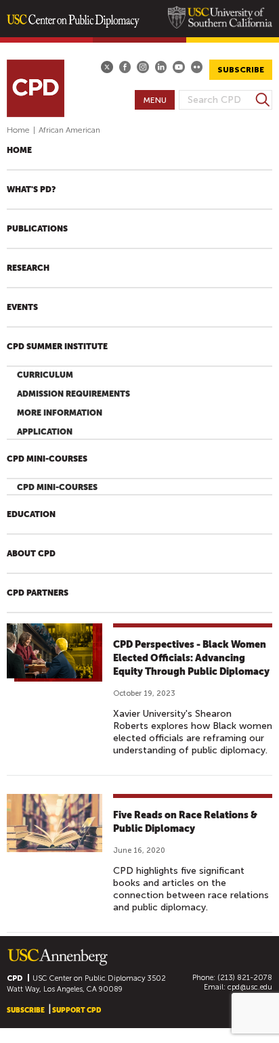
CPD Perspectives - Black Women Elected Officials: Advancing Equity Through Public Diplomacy (191, 658)
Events (22, 307)
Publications (37, 229)
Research (28, 268)
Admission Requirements (73, 394)
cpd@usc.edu (250, 987)
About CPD (31, 553)
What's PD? (31, 189)
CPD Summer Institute (57, 346)
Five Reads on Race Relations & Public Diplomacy (185, 821)
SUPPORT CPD (76, 1010)
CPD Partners (37, 593)
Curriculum (45, 375)
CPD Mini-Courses (47, 459)
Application (44, 432)
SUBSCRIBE (240, 69)
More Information (59, 413)
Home (18, 130)
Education (31, 514)
